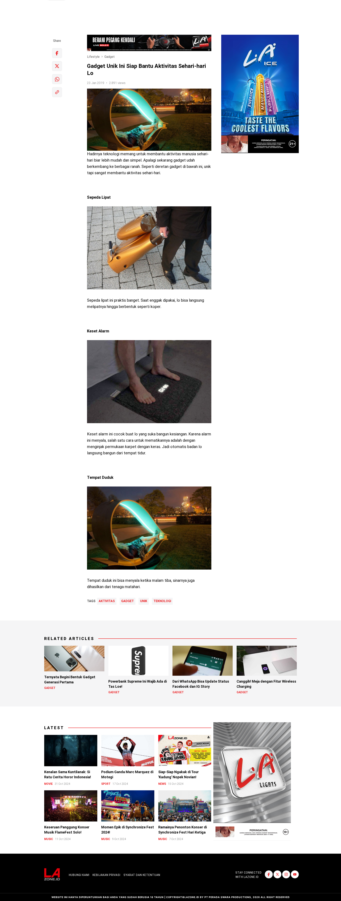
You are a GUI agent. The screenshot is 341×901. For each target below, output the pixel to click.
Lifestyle (93, 57)
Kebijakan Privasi (106, 875)
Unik (143, 601)
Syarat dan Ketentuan (142, 875)
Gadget (109, 57)
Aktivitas (107, 601)
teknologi (162, 601)
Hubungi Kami (79, 875)
